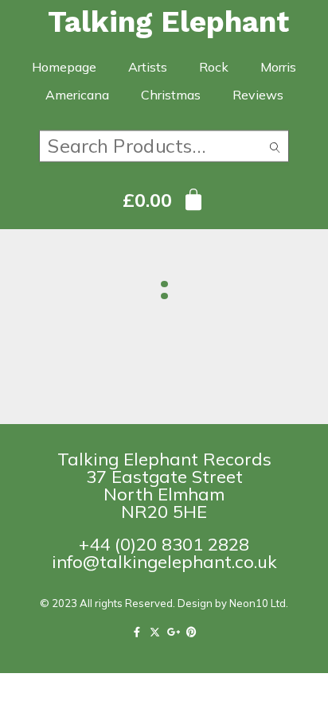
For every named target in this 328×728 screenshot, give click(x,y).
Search (274, 149)
